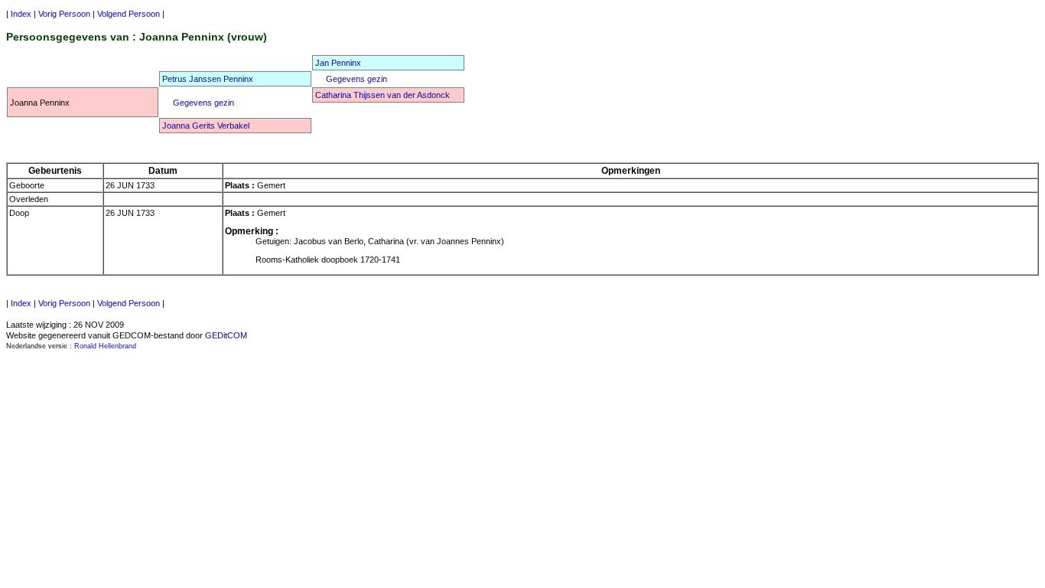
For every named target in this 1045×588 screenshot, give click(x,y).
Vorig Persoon (63, 13)
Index (21, 13)
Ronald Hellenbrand (105, 346)
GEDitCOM (226, 335)
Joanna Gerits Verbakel (205, 125)
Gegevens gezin (356, 78)
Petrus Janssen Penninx (207, 78)
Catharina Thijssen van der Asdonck (382, 95)
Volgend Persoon (128, 13)
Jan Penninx (338, 62)
